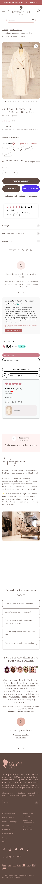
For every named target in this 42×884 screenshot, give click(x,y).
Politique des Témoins (28, 814)
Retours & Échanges (10, 822)
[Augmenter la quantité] (15, 172)
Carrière (5, 838)
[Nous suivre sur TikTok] (27, 849)
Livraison (5, 826)
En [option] (8, 11)
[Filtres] (4, 375)
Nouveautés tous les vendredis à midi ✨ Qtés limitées (21, 2)
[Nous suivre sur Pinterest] (15, 849)
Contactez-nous (8, 830)
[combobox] (19, 20)
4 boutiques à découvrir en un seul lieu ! (17, 33)
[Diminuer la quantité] (5, 172)
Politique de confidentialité (29, 821)
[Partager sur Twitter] (23, 250)
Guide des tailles (8, 813)
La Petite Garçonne (9, 116)
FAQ (3, 842)
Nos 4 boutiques (16, 30)
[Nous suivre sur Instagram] (9, 849)
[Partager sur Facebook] (19, 250)
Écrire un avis (9, 355)
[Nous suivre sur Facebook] (3, 849)
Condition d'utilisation (28, 828)
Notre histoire (7, 834)
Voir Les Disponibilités (32, 162)
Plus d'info (24, 287)
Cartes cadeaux (8, 818)
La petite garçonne (9, 36)
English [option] (18, 856)
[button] (6, 121)
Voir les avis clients (13, 330)
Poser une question (11, 360)
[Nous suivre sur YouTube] (21, 849)
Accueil (5, 30)
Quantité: (5, 168)
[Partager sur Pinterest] (27, 250)
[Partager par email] (31, 250)
